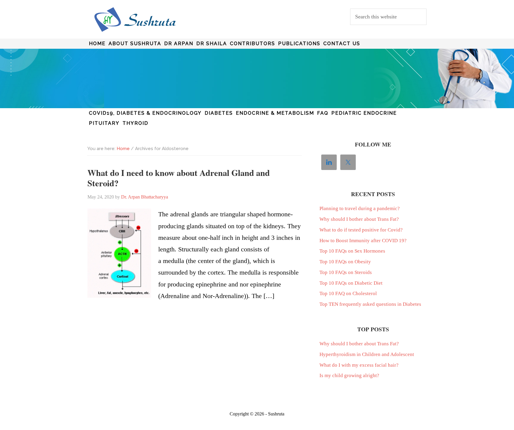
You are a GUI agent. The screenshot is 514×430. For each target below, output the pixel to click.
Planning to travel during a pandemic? (359, 208)
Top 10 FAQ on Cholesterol (348, 293)
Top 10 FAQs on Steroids (345, 272)
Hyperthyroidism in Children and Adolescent (366, 354)
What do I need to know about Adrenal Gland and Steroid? (178, 177)
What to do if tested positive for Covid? (361, 230)
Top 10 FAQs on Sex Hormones (352, 251)
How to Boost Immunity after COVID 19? (363, 240)
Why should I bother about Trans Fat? (359, 219)
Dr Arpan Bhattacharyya (135, 19)
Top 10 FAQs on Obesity (345, 261)
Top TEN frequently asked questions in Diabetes (370, 304)
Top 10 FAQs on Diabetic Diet (351, 283)
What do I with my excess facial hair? (359, 365)
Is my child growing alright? (349, 375)
